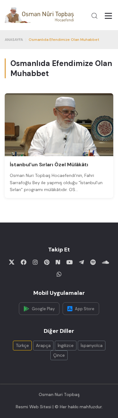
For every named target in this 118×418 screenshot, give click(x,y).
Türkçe (22, 345)
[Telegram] (81, 262)
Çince (59, 355)
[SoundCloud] (105, 262)
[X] (11, 262)
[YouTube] (69, 262)
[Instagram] (35, 262)
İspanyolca (92, 345)
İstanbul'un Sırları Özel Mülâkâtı (49, 164)
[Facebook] (23, 262)
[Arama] (94, 16)
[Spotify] (93, 262)
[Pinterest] (46, 262)
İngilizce (66, 345)
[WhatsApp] (59, 274)
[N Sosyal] (58, 262)
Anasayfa (14, 39)
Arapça (43, 345)
